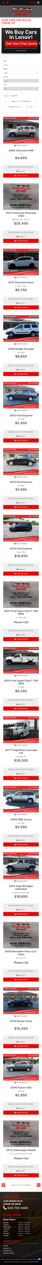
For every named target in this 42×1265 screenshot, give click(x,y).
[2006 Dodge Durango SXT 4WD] (21, 328)
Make (5, 69)
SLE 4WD (21, 823)
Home (5, 1246)
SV (21, 1025)
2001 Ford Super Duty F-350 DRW (21, 612)
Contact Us (7, 1251)
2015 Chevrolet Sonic (21, 282)
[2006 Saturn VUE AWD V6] (21, 1067)
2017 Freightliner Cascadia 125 (21, 752)
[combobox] (21, 65)
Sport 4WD (21, 552)
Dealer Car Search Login (7, 1259)
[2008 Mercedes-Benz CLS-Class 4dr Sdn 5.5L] (21, 935)
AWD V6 (21, 1091)
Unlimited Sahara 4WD (21, 893)
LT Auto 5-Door (21, 286)
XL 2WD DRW (21, 618)
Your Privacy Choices (32, 1259)
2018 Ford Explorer (21, 548)
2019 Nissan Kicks (21, 1021)
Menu (33, 2)
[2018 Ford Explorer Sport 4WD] (21, 528)
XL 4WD (21, 687)
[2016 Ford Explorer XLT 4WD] (21, 461)
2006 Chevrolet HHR (21, 150)
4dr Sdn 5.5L (21, 958)
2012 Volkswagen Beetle (21, 1150)
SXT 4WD (21, 352)
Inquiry (21, 171)
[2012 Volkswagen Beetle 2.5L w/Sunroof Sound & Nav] (21, 1134)
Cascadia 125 (21, 757)
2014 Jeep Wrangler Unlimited (21, 887)
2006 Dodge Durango (21, 348)
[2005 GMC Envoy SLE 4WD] (21, 799)
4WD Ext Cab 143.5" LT (21, 219)
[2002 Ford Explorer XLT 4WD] (21, 395)
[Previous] (5, 101)
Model (5, 77)
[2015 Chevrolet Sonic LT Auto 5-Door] (21, 262)
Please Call (21, 622)
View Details (22, 176)
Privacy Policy (8, 1253)
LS (21, 154)
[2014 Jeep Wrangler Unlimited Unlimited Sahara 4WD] (21, 866)
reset (13, 96)
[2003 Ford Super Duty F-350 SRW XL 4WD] (21, 660)
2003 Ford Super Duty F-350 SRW (21, 682)
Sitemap (24, 1259)
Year (5, 61)
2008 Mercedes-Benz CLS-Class (21, 953)
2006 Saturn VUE (21, 1087)
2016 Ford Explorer (21, 482)
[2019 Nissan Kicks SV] (21, 1001)
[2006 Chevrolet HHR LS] (21, 130)
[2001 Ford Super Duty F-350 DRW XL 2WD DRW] (21, 594)
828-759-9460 (17, 1208)
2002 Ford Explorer (21, 415)
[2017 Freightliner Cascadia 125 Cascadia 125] (21, 730)
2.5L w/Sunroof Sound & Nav (21, 1154)
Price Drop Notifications (21, 167)
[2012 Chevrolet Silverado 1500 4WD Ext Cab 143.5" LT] (21, 196)
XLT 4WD (21, 419)
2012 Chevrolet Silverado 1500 (21, 214)
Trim (5, 85)
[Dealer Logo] (21, 11)
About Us (6, 1248)
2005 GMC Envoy (21, 819)
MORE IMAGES (22, 145)
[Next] (37, 101)
